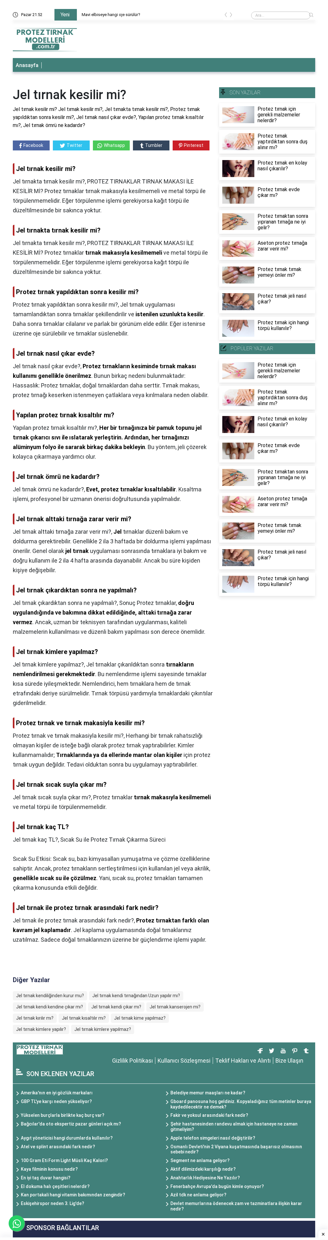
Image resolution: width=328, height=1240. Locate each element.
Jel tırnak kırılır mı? (34, 1018)
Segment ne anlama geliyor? (200, 1160)
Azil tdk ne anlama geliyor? (198, 1194)
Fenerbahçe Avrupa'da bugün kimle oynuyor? (217, 1186)
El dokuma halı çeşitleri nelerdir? (55, 1186)
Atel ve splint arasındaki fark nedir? (58, 1146)
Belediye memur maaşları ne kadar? (207, 1092)
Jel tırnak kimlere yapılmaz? (102, 1029)
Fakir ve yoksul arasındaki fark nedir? (209, 1115)
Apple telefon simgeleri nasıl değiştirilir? (212, 1138)
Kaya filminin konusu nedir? (49, 1169)
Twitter (74, 145)
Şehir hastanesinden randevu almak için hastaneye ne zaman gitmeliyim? (234, 1126)
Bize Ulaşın (289, 1060)
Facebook (33, 145)
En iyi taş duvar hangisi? (45, 1177)
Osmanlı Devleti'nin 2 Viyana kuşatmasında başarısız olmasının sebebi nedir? (236, 1149)
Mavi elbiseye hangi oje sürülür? (111, 14)
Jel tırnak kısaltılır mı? (84, 1018)
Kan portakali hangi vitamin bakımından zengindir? (73, 1194)
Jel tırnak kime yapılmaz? (140, 1018)
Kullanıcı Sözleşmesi (184, 1060)
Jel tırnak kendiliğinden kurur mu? (50, 995)
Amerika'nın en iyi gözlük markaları (57, 1092)
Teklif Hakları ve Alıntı (243, 1060)
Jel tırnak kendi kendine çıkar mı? (49, 1006)
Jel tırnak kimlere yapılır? (41, 1029)
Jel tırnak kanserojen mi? (175, 1006)
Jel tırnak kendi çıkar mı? (116, 1006)
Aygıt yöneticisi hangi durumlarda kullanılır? (67, 1138)
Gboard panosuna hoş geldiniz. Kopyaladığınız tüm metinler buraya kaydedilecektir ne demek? (240, 1104)
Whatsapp (114, 145)
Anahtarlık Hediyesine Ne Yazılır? (205, 1177)
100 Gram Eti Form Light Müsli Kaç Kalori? (64, 1160)
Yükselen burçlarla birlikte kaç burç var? (62, 1115)
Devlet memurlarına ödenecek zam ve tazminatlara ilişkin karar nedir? (236, 1206)
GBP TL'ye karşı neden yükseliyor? (56, 1101)
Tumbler (153, 145)
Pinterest (193, 145)
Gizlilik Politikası (132, 1060)
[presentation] (225, 16)
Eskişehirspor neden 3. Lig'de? (52, 1203)
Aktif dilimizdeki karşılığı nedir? (203, 1169)
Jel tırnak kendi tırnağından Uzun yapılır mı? (136, 995)
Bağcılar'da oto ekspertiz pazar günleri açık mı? (71, 1123)
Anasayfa (27, 65)
